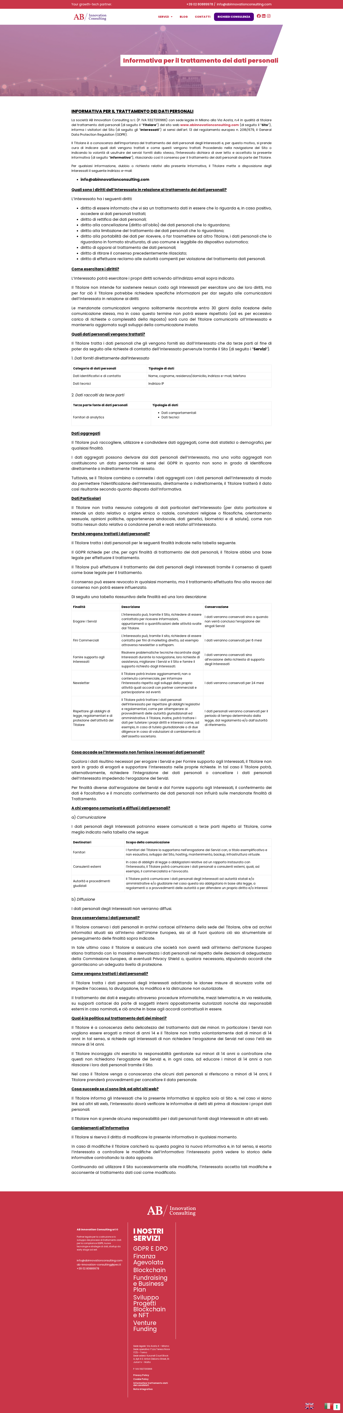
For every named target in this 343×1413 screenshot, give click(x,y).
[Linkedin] (264, 16)
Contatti (202, 17)
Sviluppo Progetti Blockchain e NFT (149, 1306)
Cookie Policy (140, 1379)
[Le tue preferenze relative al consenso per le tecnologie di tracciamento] (336, 1406)
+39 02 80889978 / (201, 4)
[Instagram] (269, 16)
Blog (184, 17)
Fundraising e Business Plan (150, 1284)
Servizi (163, 17)
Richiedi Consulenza (234, 17)
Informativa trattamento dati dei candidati (150, 1384)
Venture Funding (145, 1326)
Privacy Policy (141, 1375)
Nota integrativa (143, 1389)
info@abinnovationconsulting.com (244, 4)
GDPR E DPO (150, 1248)
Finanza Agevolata (148, 1259)
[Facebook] (259, 16)
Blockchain (149, 1270)
